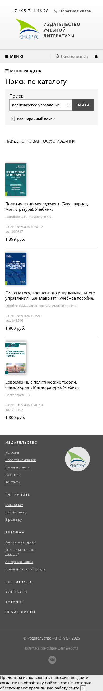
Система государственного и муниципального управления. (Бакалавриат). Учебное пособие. (50, 295)
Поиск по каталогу (74, 56)
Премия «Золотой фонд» (25, 569)
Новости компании (20, 459)
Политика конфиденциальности (50, 648)
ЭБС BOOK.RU (19, 581)
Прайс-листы (20, 611)
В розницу (13, 519)
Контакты (12, 482)
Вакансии (13, 474)
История (12, 452)
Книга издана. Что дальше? (19, 552)
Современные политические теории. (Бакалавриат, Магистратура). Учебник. (43, 384)
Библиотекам (16, 512)
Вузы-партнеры (17, 467)
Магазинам (14, 504)
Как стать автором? (20, 542)
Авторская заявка (19, 561)
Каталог (14, 601)
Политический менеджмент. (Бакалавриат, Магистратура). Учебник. (46, 206)
